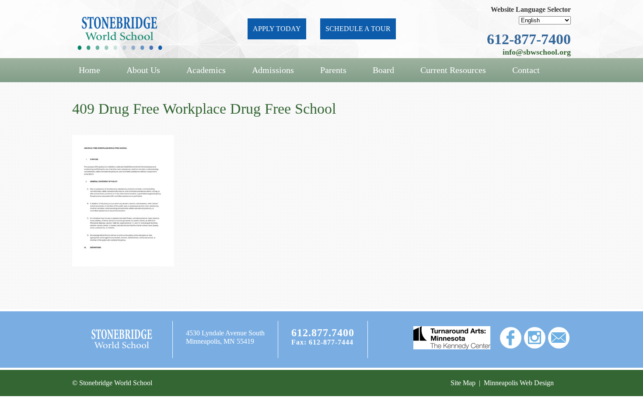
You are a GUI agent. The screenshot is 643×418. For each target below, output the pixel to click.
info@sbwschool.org (537, 52)
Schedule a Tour (358, 28)
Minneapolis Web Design (519, 383)
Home (89, 70)
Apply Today (277, 28)
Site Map (463, 383)
